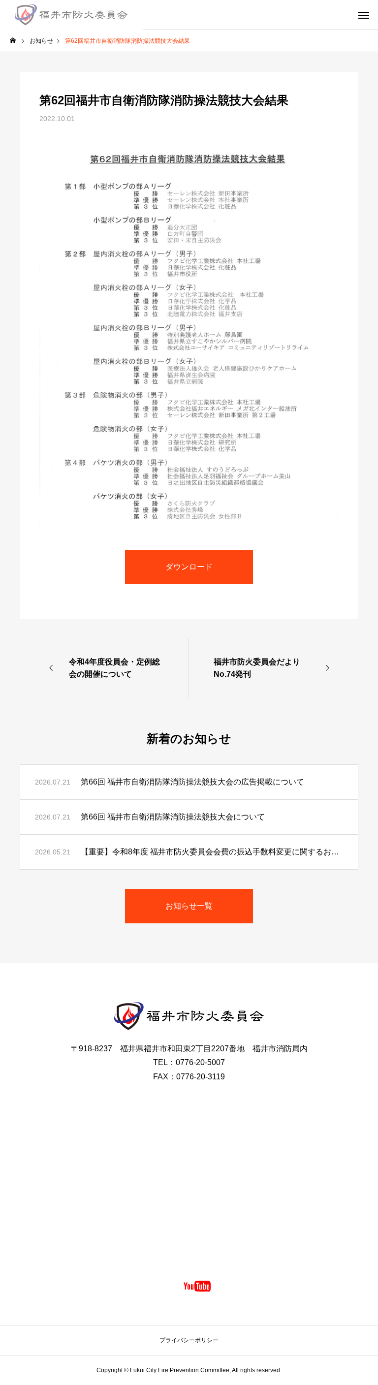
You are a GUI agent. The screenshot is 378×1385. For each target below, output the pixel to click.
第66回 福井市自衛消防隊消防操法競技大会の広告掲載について (192, 782)
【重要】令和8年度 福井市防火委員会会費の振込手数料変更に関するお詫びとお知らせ (212, 852)
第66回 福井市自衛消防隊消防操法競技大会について (173, 817)
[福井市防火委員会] (71, 15)
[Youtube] (189, 1285)
